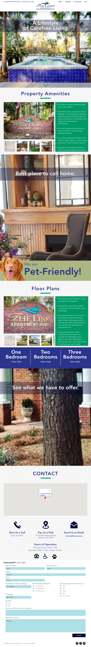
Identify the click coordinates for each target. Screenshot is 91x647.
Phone (7, 577)
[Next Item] (51, 120)
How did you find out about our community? (19, 608)
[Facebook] (77, 643)
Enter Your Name (11, 565)
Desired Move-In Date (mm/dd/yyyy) (16, 583)
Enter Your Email (51, 565)
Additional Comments (12, 617)
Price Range (9, 594)
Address (8, 571)
